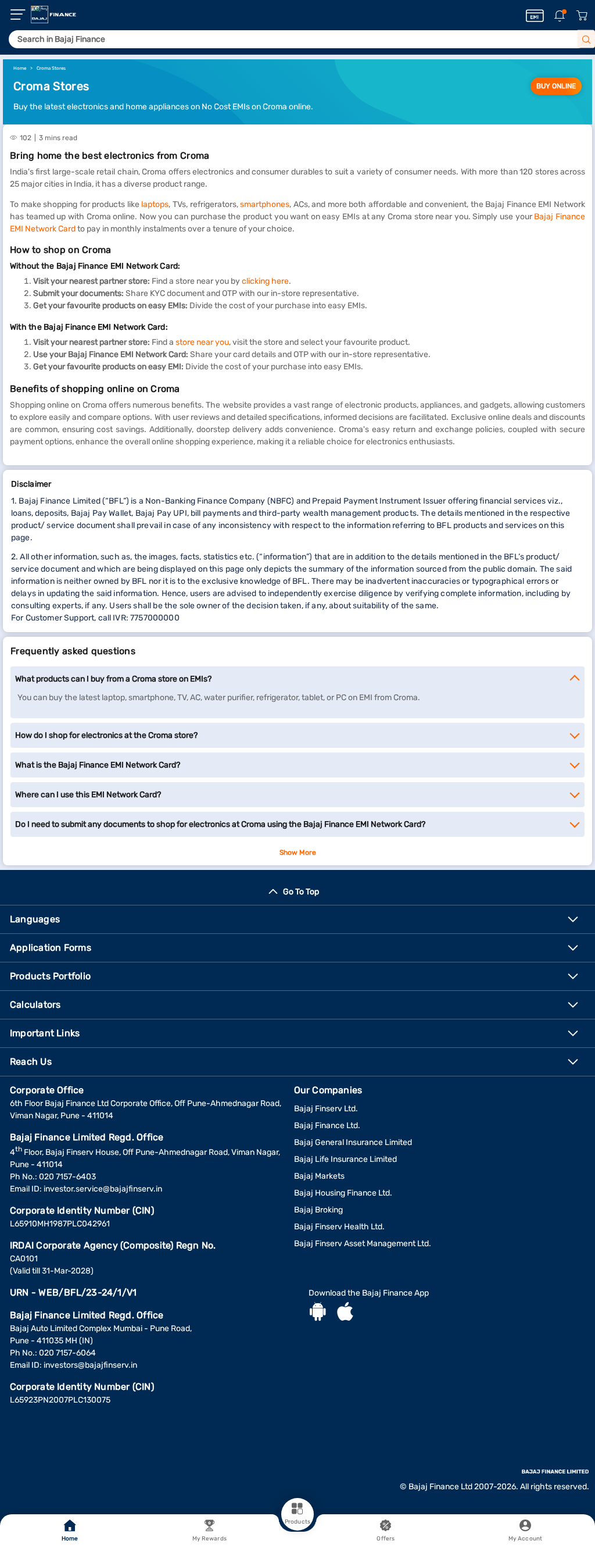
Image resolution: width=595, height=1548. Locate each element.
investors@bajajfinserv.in (90, 1365)
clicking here (265, 281)
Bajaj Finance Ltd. (327, 1125)
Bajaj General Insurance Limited (353, 1142)
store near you (202, 342)
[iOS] (345, 1313)
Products (297, 1521)
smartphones (264, 204)
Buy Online (556, 86)
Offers (386, 1538)
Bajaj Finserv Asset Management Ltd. (362, 1244)
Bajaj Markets (319, 1176)
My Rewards (209, 1538)
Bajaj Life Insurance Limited (345, 1159)
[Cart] (581, 16)
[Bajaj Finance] (53, 14)
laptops (155, 204)
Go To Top (301, 892)
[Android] (318, 1313)
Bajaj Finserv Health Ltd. (339, 1227)
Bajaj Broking (318, 1210)
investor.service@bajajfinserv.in (103, 1189)
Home (70, 1538)
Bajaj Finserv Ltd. (326, 1109)
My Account (525, 1538)
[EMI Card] (535, 15)
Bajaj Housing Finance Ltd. (343, 1193)
